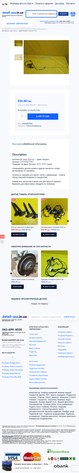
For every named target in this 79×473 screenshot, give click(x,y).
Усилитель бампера (56, 400)
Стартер (41, 397)
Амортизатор (34, 393)
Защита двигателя (65, 402)
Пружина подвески (53, 412)
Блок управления (64, 404)
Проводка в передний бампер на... (53, 279)
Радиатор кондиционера (54, 414)
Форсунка (64, 397)
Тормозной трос (36, 414)
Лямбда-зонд (68, 412)
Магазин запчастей (25, 29)
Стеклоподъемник (50, 409)
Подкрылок (71, 395)
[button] (11, 221)
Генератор (33, 395)
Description (18, 144)
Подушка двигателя (49, 416)
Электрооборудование (39, 29)
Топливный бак (35, 404)
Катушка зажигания (67, 416)
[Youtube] (13, 357)
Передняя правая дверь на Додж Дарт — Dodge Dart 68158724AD (32, 464)
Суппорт (32, 397)
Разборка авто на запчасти (10, 29)
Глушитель (42, 400)
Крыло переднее (58, 395)
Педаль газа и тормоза (39, 407)
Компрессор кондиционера (40, 419)
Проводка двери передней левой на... (54, 227)
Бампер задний (64, 393)
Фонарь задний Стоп (47, 402)
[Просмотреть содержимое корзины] (73, 13)
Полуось (53, 407)
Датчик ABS (44, 395)
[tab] (18, 144)
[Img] (4, 357)
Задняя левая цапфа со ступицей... (23, 279)
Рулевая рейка (49, 404)
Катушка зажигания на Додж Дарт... (23, 227)
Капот (48, 397)
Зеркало (55, 397)
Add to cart (43, 116)
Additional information (35, 144)
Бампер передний (49, 393)
